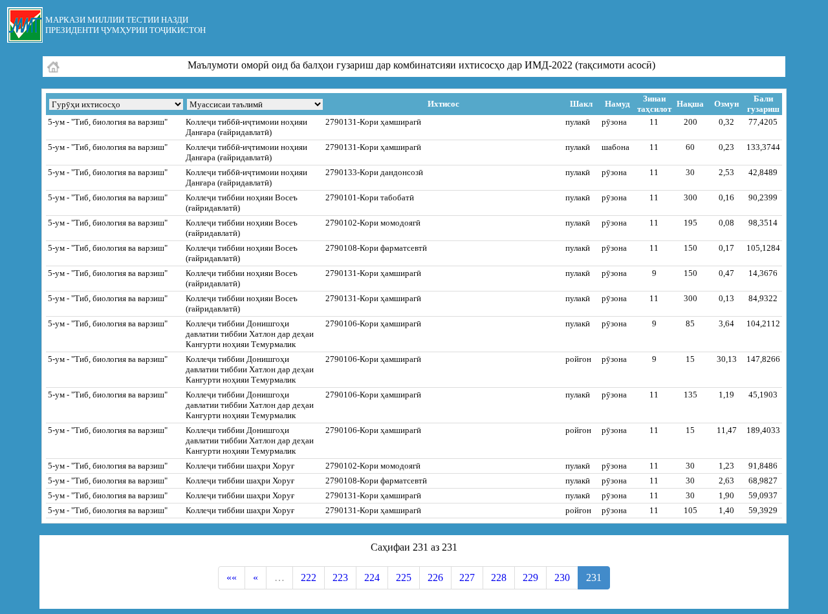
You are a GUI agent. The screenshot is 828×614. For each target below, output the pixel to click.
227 (467, 577)
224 (372, 577)
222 (308, 577)
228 (499, 577)
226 (435, 577)
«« (231, 577)
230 (562, 577)
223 (340, 577)
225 (403, 577)
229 (530, 577)
